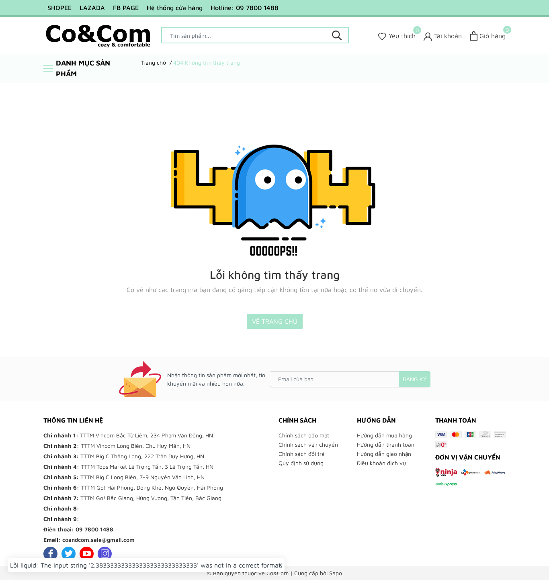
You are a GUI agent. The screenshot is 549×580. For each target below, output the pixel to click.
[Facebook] (50, 554)
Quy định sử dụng (301, 463)
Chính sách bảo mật (304, 435)
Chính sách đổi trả (302, 453)
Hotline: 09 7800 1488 (245, 7)
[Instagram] (105, 554)
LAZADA (92, 7)
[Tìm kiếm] (337, 35)
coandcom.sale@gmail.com (98, 539)
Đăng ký (414, 379)
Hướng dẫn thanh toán (385, 444)
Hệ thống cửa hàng (175, 7)
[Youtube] (87, 554)
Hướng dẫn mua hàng (384, 435)
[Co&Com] (98, 35)
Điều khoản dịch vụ (381, 463)
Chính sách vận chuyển (308, 444)
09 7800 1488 (94, 529)
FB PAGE (126, 7)
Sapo (335, 573)
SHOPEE (59, 7)
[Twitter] (68, 554)
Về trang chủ (274, 321)
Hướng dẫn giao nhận (384, 453)
